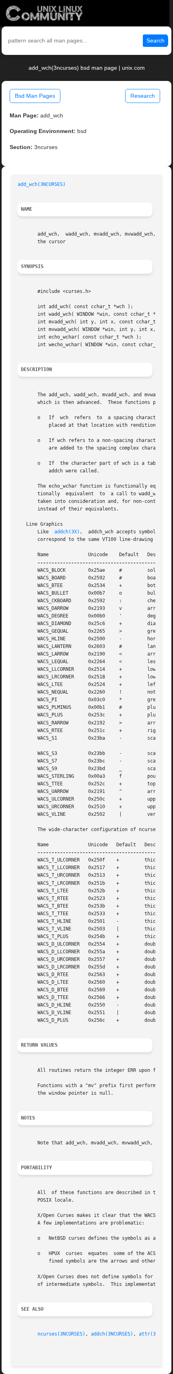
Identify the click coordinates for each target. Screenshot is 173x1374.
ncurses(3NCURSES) (61, 1334)
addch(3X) (67, 532)
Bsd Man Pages (35, 96)
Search (155, 40)
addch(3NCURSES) (112, 1334)
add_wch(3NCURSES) (42, 184)
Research (142, 96)
